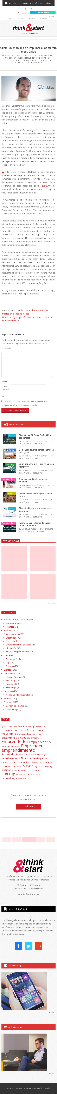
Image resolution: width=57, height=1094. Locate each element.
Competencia (6, 730)
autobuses (18, 58)
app (15, 727)
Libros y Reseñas (14, 677)
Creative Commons (15, 1088)
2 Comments (37, 458)
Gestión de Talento (15, 705)
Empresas (8, 655)
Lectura (40, 60)
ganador (44, 758)
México (28, 766)
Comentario (5, 349)
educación (20, 60)
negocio (37, 766)
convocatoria (9, 733)
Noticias (12, 435)
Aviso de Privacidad (43, 1088)
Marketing (10, 680)
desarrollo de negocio (15, 738)
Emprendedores (11, 634)
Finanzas (10, 626)
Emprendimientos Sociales (18, 644)
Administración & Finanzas (16, 619)
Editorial (7, 630)
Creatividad (11, 637)
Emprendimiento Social (15, 754)
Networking (11, 709)
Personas (8, 702)
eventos (15, 758)
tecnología (9, 778)
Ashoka (22, 726)
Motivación (11, 648)
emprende (36, 737)
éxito (23, 778)
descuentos (10, 60)
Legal (8, 662)
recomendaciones (34, 770)
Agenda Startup (7, 727)
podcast (15, 770)
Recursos (11, 494)
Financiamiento (30, 758)
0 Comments (38, 63)
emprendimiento (18, 750)
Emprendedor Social (10, 746)
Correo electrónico (5, 388)
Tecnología (10, 464)
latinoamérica (45, 762)
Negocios (8, 691)
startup (48, 60)
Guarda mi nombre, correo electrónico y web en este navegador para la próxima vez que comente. (24, 403)
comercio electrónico (42, 58)
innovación (23, 762)
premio (22, 770)
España (34, 754)
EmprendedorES (8, 479)
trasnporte (19, 63)
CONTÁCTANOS (28, 806)
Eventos (7, 669)
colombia (42, 726)
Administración (13, 623)
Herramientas (10, 673)
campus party (32, 726)
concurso (18, 730)
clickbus (27, 58)
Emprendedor (14, 741)
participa (6, 770)
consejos (39, 730)
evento (6, 758)
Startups (48, 56)
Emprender (31, 60)
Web (3, 396)
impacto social (8, 762)
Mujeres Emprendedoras (17, 651)
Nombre (5, 381)
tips (19, 779)
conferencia (29, 730)
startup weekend (33, 774)
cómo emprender (35, 734)
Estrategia (10, 659)
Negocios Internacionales (18, 695)
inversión (34, 762)
